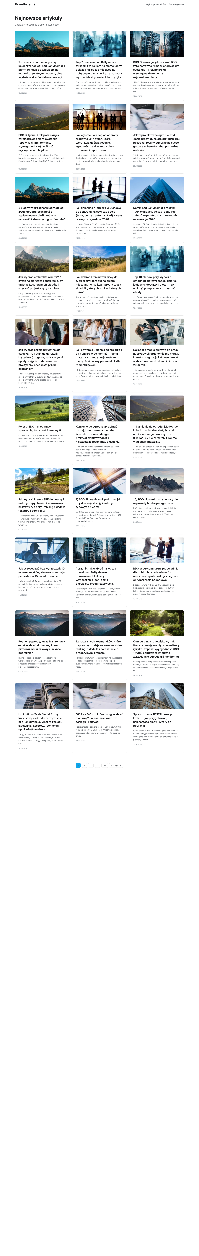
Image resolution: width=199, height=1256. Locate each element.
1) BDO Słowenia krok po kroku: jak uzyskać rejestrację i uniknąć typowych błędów (98, 503)
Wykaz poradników (156, 4)
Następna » (116, 765)
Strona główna (176, 4)
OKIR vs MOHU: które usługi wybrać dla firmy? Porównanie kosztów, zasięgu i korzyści (99, 718)
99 (105, 765)
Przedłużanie (25, 4)
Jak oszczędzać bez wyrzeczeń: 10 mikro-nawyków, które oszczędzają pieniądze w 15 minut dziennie (41, 572)
